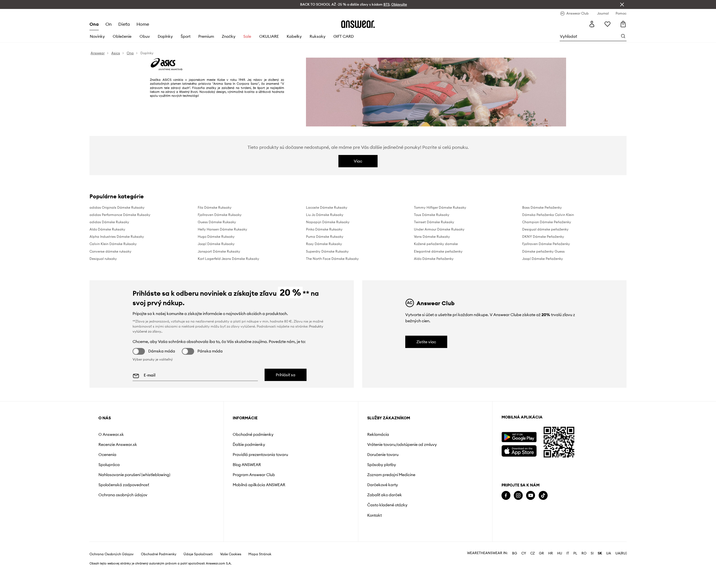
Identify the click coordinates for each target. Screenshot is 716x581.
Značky (228, 36)
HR (550, 568)
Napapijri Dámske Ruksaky (328, 222)
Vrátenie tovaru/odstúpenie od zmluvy (402, 444)
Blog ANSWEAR (247, 464)
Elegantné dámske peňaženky (438, 251)
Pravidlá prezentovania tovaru (260, 454)
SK (600, 568)
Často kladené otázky (387, 504)
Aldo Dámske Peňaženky (434, 259)
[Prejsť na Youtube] (530, 495)
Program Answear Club (254, 474)
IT (567, 568)
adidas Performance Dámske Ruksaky (120, 215)
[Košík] (623, 24)
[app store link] (518, 450)
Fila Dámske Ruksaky (215, 207)
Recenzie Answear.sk (117, 444)
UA (608, 568)
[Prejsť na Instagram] (518, 495)
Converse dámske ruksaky (110, 251)
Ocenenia (107, 454)
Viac (358, 161)
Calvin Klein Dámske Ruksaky (113, 244)
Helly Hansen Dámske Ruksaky (222, 229)
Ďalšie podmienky (249, 444)
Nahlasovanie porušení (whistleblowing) (134, 474)
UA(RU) (621, 568)
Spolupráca (109, 464)
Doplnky (165, 36)
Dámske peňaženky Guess (543, 251)
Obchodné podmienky (253, 434)
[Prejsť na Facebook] (505, 495)
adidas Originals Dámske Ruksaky (117, 207)
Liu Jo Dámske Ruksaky (324, 215)
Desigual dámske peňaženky (545, 229)
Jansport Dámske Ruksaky (219, 251)
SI (592, 568)
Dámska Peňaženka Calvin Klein (548, 215)
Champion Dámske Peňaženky (546, 222)
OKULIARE (269, 36)
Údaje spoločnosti (198, 569)
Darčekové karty (382, 484)
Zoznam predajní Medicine (391, 474)
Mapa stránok (259, 569)
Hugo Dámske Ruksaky (216, 236)
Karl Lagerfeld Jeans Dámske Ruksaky (228, 259)
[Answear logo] (358, 24)
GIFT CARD (343, 36)
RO (584, 568)
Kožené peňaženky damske (436, 244)
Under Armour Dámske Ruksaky (439, 229)
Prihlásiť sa (285, 374)
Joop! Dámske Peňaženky (542, 259)
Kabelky (294, 36)
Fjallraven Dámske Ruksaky (220, 215)
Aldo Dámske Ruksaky (107, 229)
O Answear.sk (111, 434)
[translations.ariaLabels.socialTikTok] (543, 495)
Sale (247, 36)
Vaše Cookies (230, 569)
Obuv (145, 36)
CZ (532, 568)
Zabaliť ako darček (384, 494)
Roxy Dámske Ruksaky (324, 244)
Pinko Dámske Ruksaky (324, 229)
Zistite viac (426, 341)
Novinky (97, 36)
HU (559, 568)
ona (94, 24)
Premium (206, 36)
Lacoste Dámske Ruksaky (326, 207)
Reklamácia (378, 434)
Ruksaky (318, 36)
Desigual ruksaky (103, 259)
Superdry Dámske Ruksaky (327, 251)
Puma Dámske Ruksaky (324, 236)
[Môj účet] (591, 24)
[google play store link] (518, 437)
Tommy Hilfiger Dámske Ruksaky (440, 207)
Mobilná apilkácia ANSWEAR (259, 484)
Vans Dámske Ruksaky (432, 236)
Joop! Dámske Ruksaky (216, 244)
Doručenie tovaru (383, 454)
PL (575, 568)
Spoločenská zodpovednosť (123, 484)
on (108, 24)
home (142, 24)
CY (523, 568)
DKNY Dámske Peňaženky (543, 236)
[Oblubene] (607, 24)
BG (514, 568)
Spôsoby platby (381, 464)
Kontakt (374, 515)
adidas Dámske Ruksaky (109, 222)
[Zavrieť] (622, 4)
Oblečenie (122, 36)
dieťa (124, 24)
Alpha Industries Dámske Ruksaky (117, 236)
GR (541, 568)
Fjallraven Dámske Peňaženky (546, 244)
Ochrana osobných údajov (122, 494)
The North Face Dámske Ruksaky (332, 259)
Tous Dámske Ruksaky (431, 215)
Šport (185, 36)
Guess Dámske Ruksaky (217, 222)
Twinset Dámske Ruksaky (434, 222)
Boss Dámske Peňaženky (542, 207)
